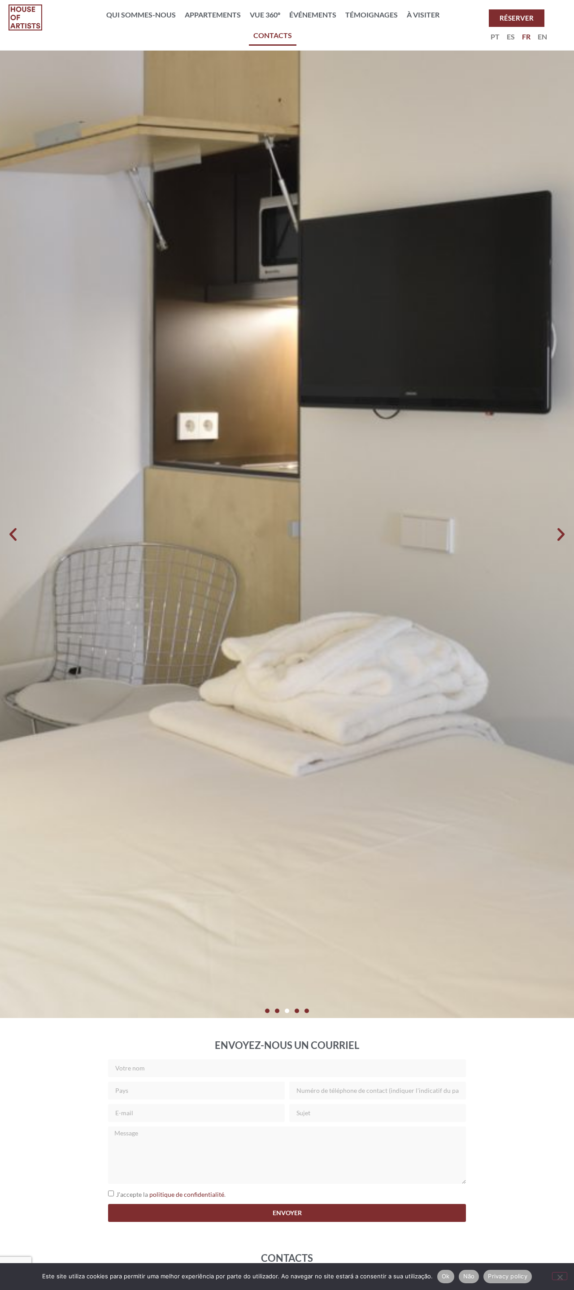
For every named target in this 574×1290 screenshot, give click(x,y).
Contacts (272, 35)
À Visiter (423, 14)
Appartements (213, 14)
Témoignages (371, 14)
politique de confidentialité (186, 1194)
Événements (312, 14)
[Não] (559, 1276)
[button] (13, 534)
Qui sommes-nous (141, 14)
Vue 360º (265, 14)
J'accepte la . (171, 1194)
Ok (446, 1276)
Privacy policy (507, 1276)
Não (469, 1276)
